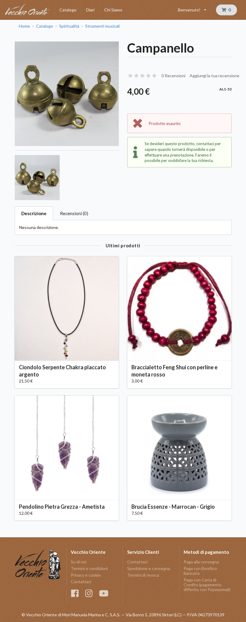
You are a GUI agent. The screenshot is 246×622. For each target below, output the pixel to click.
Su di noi (78, 561)
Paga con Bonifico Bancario (200, 571)
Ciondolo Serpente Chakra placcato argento (62, 370)
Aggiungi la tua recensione (214, 75)
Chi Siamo (113, 9)
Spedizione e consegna (148, 568)
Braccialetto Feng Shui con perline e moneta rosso (174, 370)
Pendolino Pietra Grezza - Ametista (62, 506)
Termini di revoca (143, 575)
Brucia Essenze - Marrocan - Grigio (173, 506)
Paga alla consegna (201, 561)
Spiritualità (69, 26)
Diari (90, 9)
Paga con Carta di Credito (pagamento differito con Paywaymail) (207, 584)
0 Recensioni (173, 75)
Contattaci (81, 581)
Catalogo (67, 9)
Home (24, 26)
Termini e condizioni (89, 568)
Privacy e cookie (86, 575)
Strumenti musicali (102, 26)
